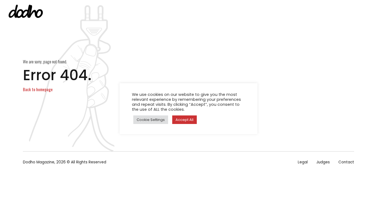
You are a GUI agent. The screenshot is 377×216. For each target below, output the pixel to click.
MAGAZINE (202, 12)
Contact (346, 162)
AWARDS (286, 12)
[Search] (369, 13)
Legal (303, 162)
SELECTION (257, 12)
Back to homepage (38, 89)
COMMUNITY (316, 12)
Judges (323, 162)
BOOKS (229, 12)
